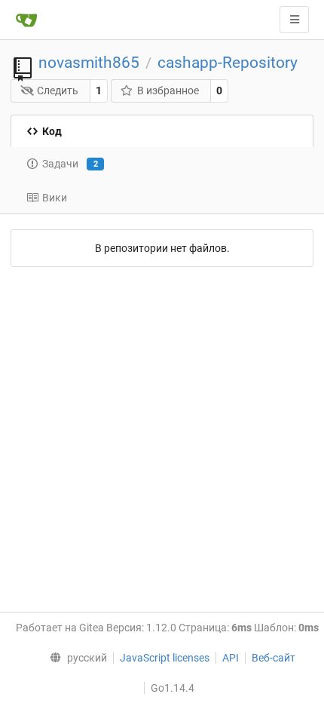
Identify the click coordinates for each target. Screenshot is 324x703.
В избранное (168, 90)
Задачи (70, 164)
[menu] (74, 658)
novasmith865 (88, 63)
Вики (54, 198)
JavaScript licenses (164, 658)
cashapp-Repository (227, 63)
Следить (57, 90)
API (230, 658)
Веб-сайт (273, 658)
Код (52, 131)
